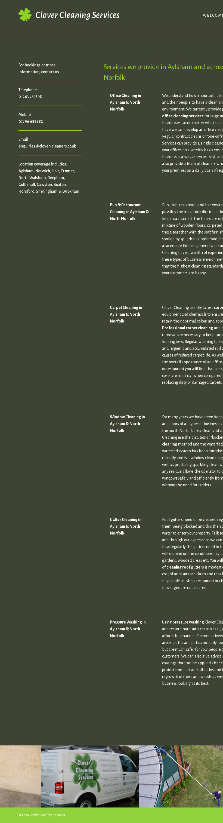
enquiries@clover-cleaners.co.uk (47, 146)
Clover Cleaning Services (77, 15)
